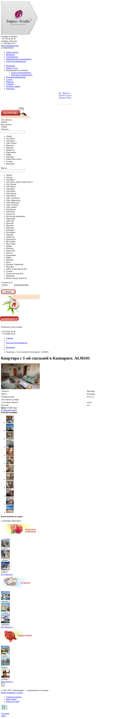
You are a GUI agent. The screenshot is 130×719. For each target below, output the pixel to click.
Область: (5, 129)
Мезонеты (10, 54)
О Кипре (10, 84)
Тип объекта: (6, 120)
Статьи (9, 79)
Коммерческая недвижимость (19, 59)
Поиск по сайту (13, 701)
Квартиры (10, 347)
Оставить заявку (13, 86)
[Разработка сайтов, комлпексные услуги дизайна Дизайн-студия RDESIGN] (4, 709)
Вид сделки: (6, 124)
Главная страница (13, 697)
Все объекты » (7, 574)
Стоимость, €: (7, 282)
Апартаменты (12, 57)
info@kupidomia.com (10, 46)
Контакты (10, 89)
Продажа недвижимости (21, 75)
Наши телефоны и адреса (12, 693)
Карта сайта (11, 699)
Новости (10, 82)
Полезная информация (16, 77)
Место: (4, 168)
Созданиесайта (5, 714)
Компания (10, 66)
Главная (9, 338)
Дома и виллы (12, 52)
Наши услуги (12, 68)
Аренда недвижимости (16, 61)
